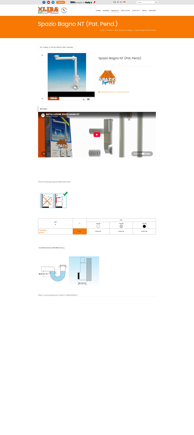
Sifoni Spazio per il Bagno (123, 30)
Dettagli (43, 109)
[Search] (156, 2)
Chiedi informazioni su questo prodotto (114, 92)
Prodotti (109, 30)
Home (102, 30)
